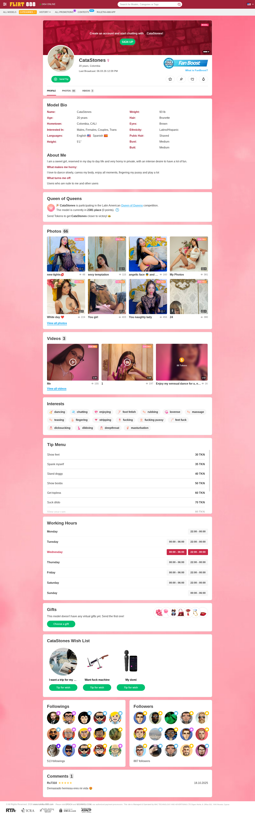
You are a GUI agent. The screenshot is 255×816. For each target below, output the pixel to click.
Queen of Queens (132, 205)
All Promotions (64, 12)
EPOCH (69, 804)
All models (9, 12)
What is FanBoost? (196, 70)
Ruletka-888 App (106, 12)
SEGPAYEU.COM (83, 804)
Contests (83, 12)
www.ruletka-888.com (43, 804)
